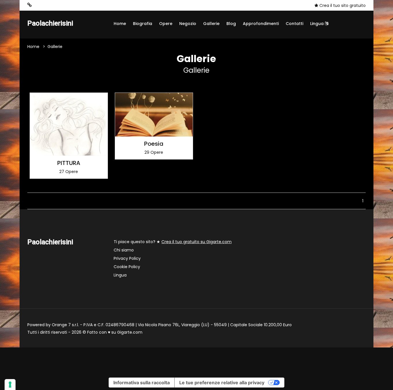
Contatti (294, 23)
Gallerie (211, 23)
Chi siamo (124, 250)
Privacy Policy (127, 258)
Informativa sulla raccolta (141, 382)
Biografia (142, 23)
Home (120, 23)
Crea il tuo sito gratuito (342, 5)
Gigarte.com (129, 332)
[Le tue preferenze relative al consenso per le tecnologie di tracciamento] (10, 384)
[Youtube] (47, 5)
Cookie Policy (127, 267)
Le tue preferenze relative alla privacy (221, 382)
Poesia (153, 144)
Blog (231, 23)
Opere (165, 23)
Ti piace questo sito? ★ (173, 242)
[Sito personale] (29, 5)
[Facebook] (38, 5)
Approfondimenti (261, 23)
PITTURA (68, 163)
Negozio (187, 23)
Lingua (317, 23)
